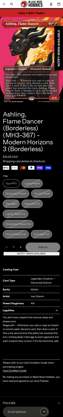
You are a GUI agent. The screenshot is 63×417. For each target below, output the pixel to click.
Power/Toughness (13, 303)
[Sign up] (44, 412)
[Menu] (4, 4)
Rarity (6, 289)
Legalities (8, 310)
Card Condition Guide (14, 370)
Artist (6, 296)
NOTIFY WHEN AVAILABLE (31, 253)
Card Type (9, 280)
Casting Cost (10, 269)
